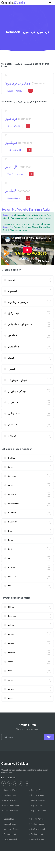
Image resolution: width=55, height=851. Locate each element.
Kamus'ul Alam (37, 795)
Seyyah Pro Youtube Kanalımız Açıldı (25, 209)
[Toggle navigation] (50, 2)
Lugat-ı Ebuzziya (38, 810)
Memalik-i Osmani (11, 829)
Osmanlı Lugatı (9, 834)
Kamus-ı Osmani (10, 810)
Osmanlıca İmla (37, 839)
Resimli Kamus (37, 819)
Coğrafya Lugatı (38, 829)
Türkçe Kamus (37, 824)
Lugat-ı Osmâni (10, 839)
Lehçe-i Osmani (38, 800)
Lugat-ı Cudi (36, 805)
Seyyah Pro (8, 215)
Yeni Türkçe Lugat (15, 174)
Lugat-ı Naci (8, 819)
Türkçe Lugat (37, 834)
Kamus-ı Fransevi (14, 91)
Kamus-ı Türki (14, 126)
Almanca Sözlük (10, 790)
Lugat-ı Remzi (9, 824)
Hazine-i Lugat (13, 198)
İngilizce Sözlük (14, 150)
